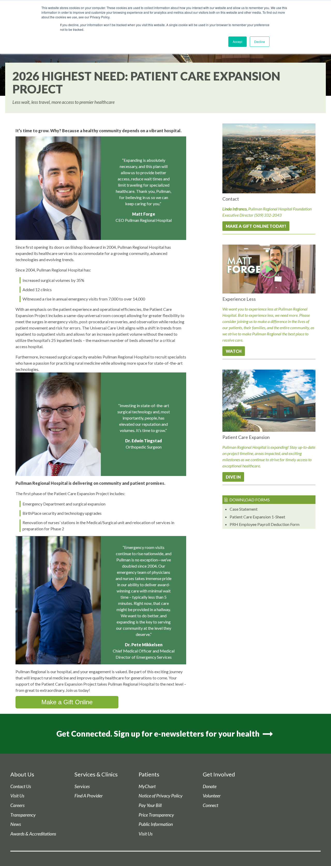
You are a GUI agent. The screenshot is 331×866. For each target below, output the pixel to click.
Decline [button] (259, 41)
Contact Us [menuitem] (20, 786)
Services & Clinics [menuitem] (96, 774)
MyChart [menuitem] (147, 786)
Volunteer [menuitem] (212, 795)
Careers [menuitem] (17, 805)
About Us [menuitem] (22, 774)
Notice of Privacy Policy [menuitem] (161, 795)
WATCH (234, 351)
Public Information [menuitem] (156, 824)
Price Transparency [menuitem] (156, 815)
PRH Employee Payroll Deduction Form (264, 524)
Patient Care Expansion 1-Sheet (257, 516)
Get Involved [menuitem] (219, 774)
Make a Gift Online (67, 702)
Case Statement (244, 509)
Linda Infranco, (234, 208)
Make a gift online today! (256, 226)
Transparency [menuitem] (23, 815)
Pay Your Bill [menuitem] (150, 805)
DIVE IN (233, 476)
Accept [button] (237, 41)
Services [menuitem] (82, 786)
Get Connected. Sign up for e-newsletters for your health (158, 733)
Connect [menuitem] (210, 805)
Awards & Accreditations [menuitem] (33, 833)
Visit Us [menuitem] (17, 795)
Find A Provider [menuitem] (88, 795)
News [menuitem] (15, 824)
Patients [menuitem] (149, 774)
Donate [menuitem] (209, 786)
